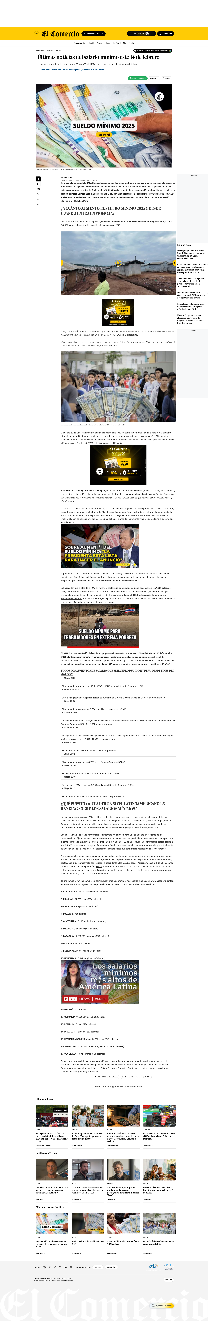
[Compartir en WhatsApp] (38, 183)
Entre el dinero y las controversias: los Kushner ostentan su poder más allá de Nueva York (191, 306)
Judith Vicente (77, 1237)
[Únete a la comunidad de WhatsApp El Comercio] (138, 78)
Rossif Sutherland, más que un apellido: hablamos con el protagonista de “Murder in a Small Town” (123, 1283)
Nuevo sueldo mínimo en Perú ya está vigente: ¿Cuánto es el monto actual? (72, 70)
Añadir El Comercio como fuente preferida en (152, 50)
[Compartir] (38, 178)
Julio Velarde (116, 43)
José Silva (111, 1291)
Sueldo (124, 1095)
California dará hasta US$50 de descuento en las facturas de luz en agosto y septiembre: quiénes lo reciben (123, 1229)
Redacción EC (68, 177)
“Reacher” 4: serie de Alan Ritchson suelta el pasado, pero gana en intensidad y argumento (52, 1282)
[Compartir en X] (38, 194)
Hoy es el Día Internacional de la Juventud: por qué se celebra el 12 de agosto (158, 1282)
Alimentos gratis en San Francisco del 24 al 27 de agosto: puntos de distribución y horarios (87, 1228)
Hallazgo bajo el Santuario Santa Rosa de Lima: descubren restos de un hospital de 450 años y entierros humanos (191, 254)
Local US (74, 1221)
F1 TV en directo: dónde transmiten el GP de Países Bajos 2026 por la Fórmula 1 (159, 1228)
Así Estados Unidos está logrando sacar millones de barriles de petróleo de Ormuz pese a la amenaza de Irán (190, 282)
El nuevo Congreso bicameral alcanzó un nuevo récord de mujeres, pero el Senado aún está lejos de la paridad (190, 319)
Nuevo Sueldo (113, 1095)
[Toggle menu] (36, 33)
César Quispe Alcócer (43, 1237)
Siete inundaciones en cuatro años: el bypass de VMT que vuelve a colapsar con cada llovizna (191, 295)
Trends (38, 1275)
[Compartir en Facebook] (38, 189)
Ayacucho (100, 43)
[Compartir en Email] (38, 199)
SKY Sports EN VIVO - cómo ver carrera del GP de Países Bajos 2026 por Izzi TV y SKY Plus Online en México (52, 1229)
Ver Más (147, 1095)
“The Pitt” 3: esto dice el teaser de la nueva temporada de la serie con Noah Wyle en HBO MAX (87, 1282)
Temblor (92, 43)
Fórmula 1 (146, 1221)
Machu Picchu (128, 43)
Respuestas (111, 1275)
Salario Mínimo (136, 1095)
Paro (108, 43)
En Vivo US (39, 1221)
